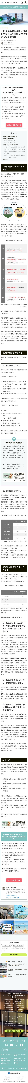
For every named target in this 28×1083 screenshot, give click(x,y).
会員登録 (24, 1068)
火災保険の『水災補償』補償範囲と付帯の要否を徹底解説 (18, 970)
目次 (12, 133)
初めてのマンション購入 (6, 945)
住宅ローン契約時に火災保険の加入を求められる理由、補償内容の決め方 (17, 964)
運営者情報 (7, 1077)
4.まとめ (5, 159)
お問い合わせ (20, 1079)
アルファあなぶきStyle (10, 993)
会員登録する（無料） (13, 1031)
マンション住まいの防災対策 (18, 945)
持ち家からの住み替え (21, 948)
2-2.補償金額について (9, 143)
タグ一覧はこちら (14, 954)
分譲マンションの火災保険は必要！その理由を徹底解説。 (18, 975)
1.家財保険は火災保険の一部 (10, 136)
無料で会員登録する (13, 125)
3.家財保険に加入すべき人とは (10, 145)
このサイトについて (8, 1068)
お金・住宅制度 (4, 28)
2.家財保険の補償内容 (8, 139)
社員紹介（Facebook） (11, 895)
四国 (3, 950)
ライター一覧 (17, 1068)
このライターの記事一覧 (12, 897)
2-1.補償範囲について (9, 141)
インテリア (13, 948)
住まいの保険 (13, 40)
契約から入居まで (5, 948)
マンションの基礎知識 (6, 40)
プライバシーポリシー (20, 1077)
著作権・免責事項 (7, 1079)
